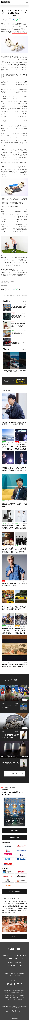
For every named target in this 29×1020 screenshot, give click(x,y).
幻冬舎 (22, 992)
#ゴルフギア (4, 285)
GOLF (23, 4)
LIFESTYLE (19, 959)
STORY (10, 962)
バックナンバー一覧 (14, 891)
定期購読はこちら (14, 837)
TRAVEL (11, 971)
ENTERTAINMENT (19, 973)
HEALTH (23, 971)
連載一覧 (14, 774)
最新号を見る (14, 830)
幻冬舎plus (7, 992)
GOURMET (18, 4)
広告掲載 (7, 995)
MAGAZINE (11, 965)
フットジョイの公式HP (10, 206)
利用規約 (22, 995)
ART (16, 971)
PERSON (3, 4)
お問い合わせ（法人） (12, 999)
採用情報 (20, 999)
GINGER (23, 990)
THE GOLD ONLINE (15, 992)
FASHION (6, 971)
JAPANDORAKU (16, 990)
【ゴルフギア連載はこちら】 (18, 32)
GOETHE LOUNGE (8, 990)
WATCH (9, 4)
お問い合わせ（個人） (20, 997)
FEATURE (6, 956)
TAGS (19, 965)
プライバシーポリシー (14, 995)
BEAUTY (7, 973)
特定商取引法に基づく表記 (9, 997)
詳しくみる (14, 936)
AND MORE (17, 975)
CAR (13, 4)
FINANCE (11, 975)
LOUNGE (18, 962)
